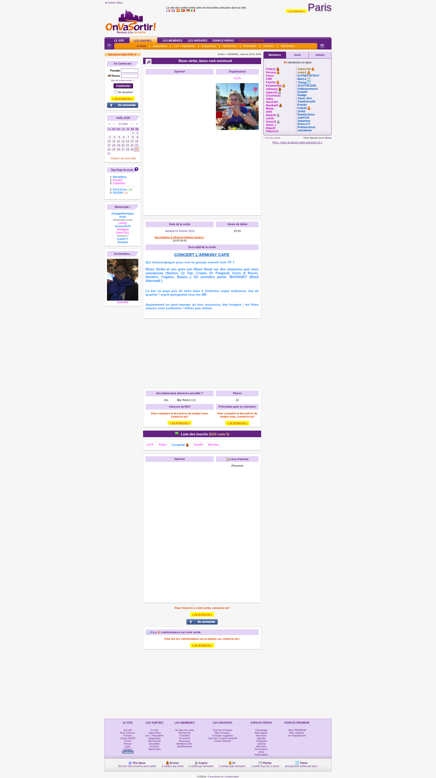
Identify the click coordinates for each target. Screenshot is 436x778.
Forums (127, 735)
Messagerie (261, 732)
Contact (127, 749)
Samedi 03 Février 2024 (180, 231)
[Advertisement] (249, 23)
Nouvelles (250, 46)
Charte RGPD (127, 738)
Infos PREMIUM (297, 730)
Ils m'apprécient (297, 735)
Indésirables (261, 754)
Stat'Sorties (288, 46)
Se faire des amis (184, 730)
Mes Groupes (222, 732)
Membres (275, 55)
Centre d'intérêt (222, 741)
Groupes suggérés (222, 735)
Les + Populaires (184, 46)
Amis (297, 55)
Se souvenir (125, 92)
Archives (268, 46)
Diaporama (209, 46)
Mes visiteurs (297, 732)
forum (328, 138)
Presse (128, 743)
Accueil (128, 730)
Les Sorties (142, 40)
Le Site (119, 40)
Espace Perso (223, 40)
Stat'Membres (184, 746)
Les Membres (173, 40)
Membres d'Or (185, 743)
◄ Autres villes (113, 2)
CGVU (127, 741)
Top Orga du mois (122, 170)
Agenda (261, 738)
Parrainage (261, 730)
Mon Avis (261, 746)
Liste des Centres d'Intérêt (222, 738)
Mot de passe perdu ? (122, 80)
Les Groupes (197, 40)
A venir (141, 46)
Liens (128, 746)
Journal (261, 743)
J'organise (261, 741)
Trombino (184, 735)
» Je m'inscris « (296, 11)
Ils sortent (184, 738)
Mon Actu (261, 735)
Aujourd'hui (160, 46)
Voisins (320, 55)
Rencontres (261, 749)
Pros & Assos (127, 732)
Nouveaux (184, 741)
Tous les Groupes (222, 730)
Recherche (230, 46)
